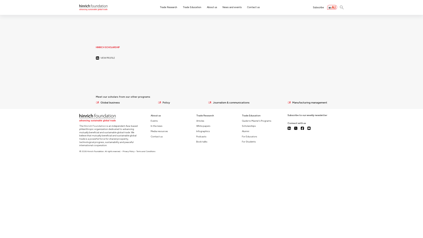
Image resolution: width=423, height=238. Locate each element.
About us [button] (212, 7)
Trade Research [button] (168, 7)
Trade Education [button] (192, 7)
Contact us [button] (253, 7)
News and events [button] (232, 7)
